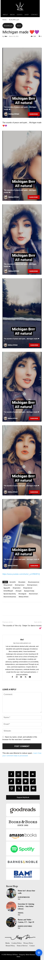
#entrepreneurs (32, 585)
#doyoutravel (8, 585)
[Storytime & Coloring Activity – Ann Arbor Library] (11, 907)
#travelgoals (22, 594)
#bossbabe (21, 582)
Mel (6, 36)
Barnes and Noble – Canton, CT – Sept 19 (26, 921)
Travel (20, 913)
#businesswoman (33, 582)
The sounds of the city (11, 625)
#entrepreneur (19, 585)
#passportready (29, 591)
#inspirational (27, 588)
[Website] (26, 789)
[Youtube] (31, 677)
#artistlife (13, 582)
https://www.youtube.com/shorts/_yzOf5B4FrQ (21, 574)
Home (4, 20)
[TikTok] (33, 781)
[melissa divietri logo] (20, 6)
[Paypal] (11, 781)
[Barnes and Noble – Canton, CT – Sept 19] (11, 922)
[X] (10, 41)
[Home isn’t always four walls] (11, 893)
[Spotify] (26, 781)
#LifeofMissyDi (8, 591)
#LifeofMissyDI (14, 20)
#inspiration (17, 588)
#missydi (18, 591)
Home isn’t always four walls (26, 892)
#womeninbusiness (10, 597)
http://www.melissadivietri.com (22, 643)
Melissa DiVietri (23, 597)
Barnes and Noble (25, 926)
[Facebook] (4, 41)
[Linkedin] (26, 774)
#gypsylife (7, 588)
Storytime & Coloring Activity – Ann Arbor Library (26, 906)
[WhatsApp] (21, 41)
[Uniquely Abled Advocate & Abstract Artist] (20, 937)
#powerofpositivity (10, 594)
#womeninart (33, 594)
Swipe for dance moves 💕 (32, 626)
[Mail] (22, 677)
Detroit (19, 26)
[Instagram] (18, 677)
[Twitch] (12, 789)
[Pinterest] (16, 41)
